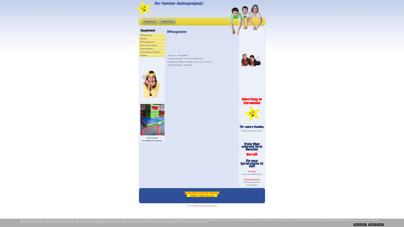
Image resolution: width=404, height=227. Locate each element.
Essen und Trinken (148, 45)
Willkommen (146, 35)
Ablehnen (380, 224)
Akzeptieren (372, 224)
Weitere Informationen (360, 224)
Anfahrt (143, 55)
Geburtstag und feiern (150, 52)
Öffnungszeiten (147, 42)
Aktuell (143, 38)
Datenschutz (167, 21)
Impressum (150, 21)
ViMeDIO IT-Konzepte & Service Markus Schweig (205, 205)
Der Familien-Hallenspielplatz (178, 3)
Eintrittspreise (146, 48)
